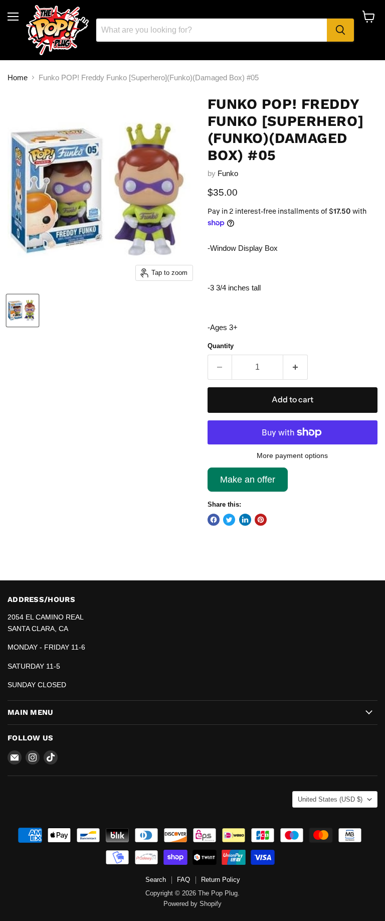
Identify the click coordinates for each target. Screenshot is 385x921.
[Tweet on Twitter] (229, 520)
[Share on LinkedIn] (245, 520)
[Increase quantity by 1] (295, 367)
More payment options (292, 455)
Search (155, 879)
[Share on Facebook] (214, 520)
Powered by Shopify (192, 903)
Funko (228, 173)
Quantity (221, 346)
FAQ (183, 879)
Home (18, 77)
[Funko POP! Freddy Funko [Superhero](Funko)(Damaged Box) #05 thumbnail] (23, 310)
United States (330, 799)
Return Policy (220, 879)
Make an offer (248, 483)
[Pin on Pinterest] (261, 520)
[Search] (340, 30)
